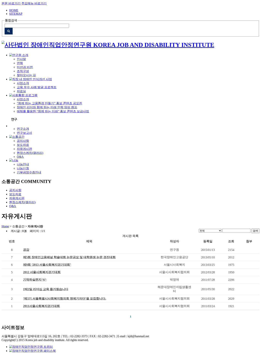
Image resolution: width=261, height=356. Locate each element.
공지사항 (23, 140)
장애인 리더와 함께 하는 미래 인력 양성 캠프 (47, 107)
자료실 (21, 91)
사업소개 (23, 83)
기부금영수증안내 (29, 172)
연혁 (20, 63)
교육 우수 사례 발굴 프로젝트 (37, 87)
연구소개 (23, 128)
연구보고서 (24, 132)
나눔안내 (23, 164)
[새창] (31, 346)
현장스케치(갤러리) (30, 152)
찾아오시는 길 (26, 75)
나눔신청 (23, 168)
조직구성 (23, 71)
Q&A (20, 156)
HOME (13, 10)
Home (5, 226)
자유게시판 (24, 148)
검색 (255, 230)
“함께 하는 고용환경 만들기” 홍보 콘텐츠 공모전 (49, 103)
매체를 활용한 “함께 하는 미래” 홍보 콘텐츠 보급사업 (53, 111)
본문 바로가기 (11, 3)
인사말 (21, 59)
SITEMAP (15, 13)
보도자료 (23, 144)
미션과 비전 (25, 67)
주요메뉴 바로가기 (34, 3)
